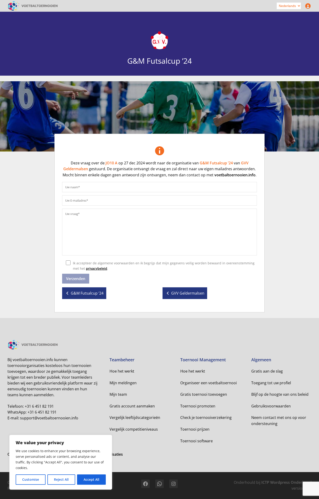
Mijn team (118, 394)
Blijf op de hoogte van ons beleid (279, 394)
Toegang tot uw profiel (271, 382)
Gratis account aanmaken (132, 406)
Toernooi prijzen (194, 429)
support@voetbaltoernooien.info (49, 418)
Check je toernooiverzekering (206, 417)
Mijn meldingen (123, 382)
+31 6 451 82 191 (39, 406)
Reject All (61, 479)
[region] (60, 462)
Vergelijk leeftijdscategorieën (135, 417)
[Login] (307, 5)
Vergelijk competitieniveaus (134, 429)
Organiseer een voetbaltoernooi (208, 382)
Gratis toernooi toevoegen (203, 394)
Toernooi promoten (197, 406)
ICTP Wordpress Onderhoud (286, 482)
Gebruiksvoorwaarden (271, 406)
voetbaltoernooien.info (234, 174)
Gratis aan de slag (267, 371)
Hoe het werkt (122, 371)
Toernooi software (196, 441)
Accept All (91, 479)
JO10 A (111, 163)
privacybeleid (96, 268)
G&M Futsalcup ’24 (216, 163)
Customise (30, 479)
